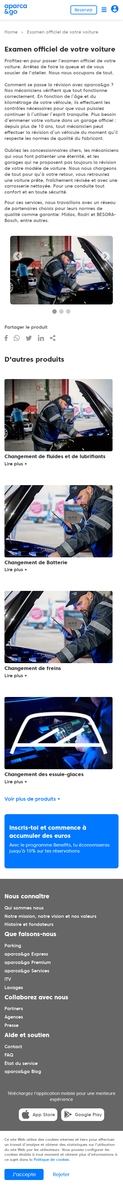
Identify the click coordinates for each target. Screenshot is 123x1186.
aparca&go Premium (27, 962)
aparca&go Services (26, 970)
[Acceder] (115, 9)
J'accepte (24, 1174)
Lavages (13, 987)
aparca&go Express (26, 953)
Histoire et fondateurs (28, 924)
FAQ (8, 1054)
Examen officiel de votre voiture (62, 32)
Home (11, 32)
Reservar (84, 9)
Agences (13, 1017)
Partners (13, 1008)
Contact (13, 1046)
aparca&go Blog (22, 1071)
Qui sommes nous (24, 907)
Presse (11, 1025)
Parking (12, 945)
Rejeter (61, 1174)
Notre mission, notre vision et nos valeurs (50, 916)
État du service (21, 1063)
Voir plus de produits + (32, 799)
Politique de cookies (51, 1159)
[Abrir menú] (104, 9)
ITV (7, 979)
